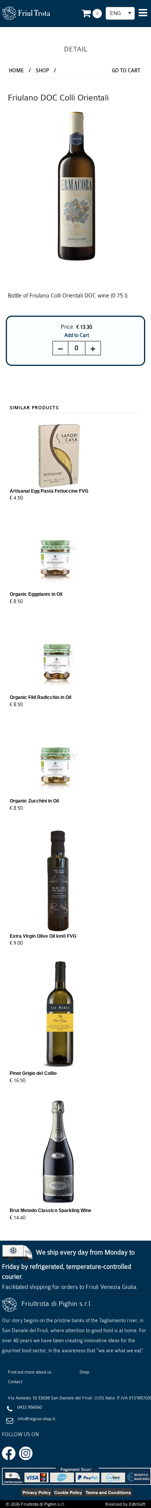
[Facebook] (8, 1453)
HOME (16, 70)
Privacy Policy (36, 1492)
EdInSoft (137, 1504)
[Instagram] (26, 1453)
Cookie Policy (68, 1492)
